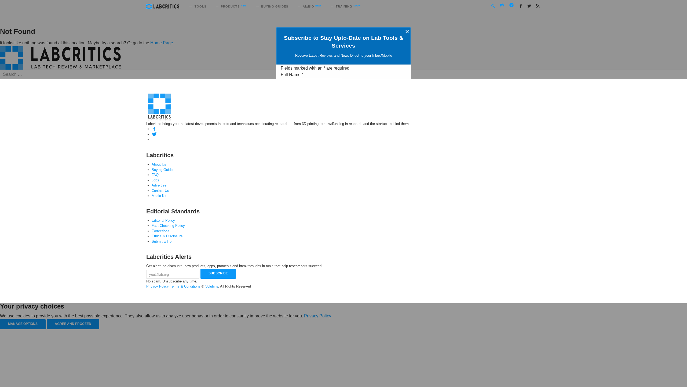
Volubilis (211, 286)
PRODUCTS (234, 6)
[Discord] (154, 140)
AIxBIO (312, 6)
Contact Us (160, 191)
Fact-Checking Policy (168, 226)
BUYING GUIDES (274, 6)
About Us (159, 164)
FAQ (155, 175)
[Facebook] (154, 129)
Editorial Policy (163, 220)
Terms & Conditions (185, 286)
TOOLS (200, 6)
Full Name (292, 74)
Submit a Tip (161, 241)
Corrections (160, 231)
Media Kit (159, 196)
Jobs (155, 180)
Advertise (159, 185)
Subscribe (218, 273)
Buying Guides (163, 170)
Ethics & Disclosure (167, 236)
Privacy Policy (157, 286)
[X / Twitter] (154, 134)
